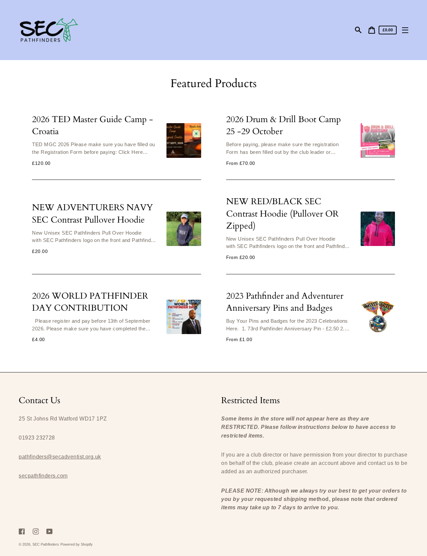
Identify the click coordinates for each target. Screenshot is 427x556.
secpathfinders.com (43, 476)
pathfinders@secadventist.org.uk (60, 457)
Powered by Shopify (76, 544)
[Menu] (405, 30)
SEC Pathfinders (45, 544)
